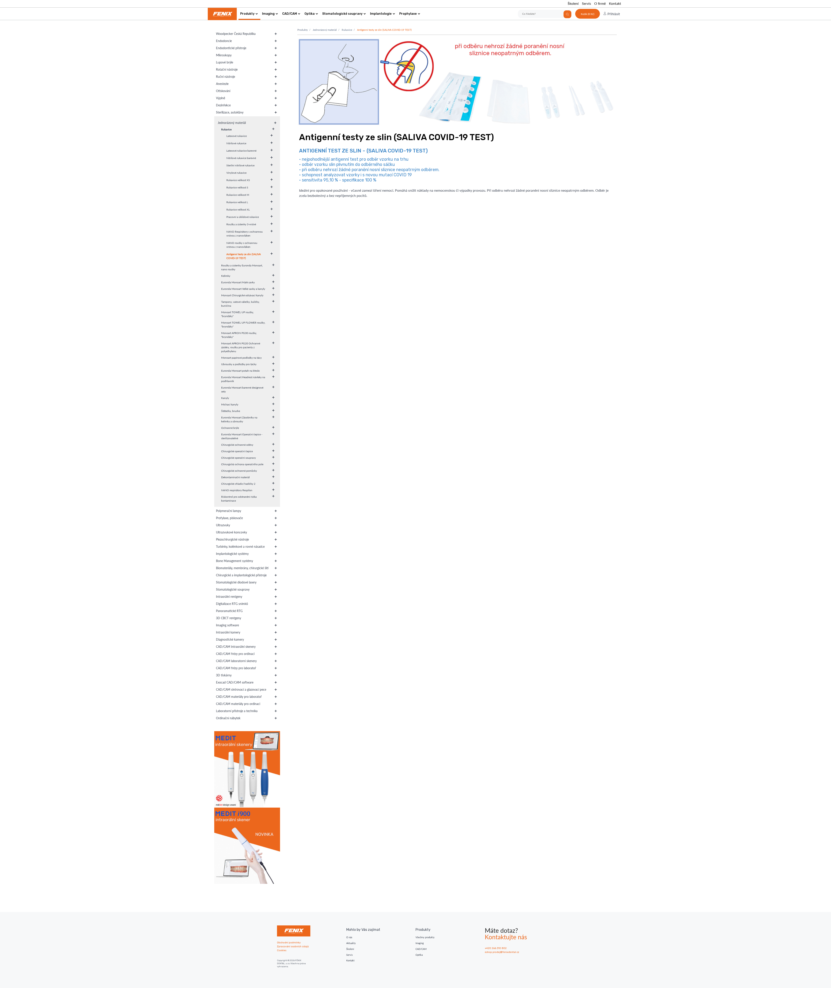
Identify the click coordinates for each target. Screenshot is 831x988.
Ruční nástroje (225, 76)
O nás (349, 937)
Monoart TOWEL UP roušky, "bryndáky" (237, 314)
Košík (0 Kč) (587, 14)
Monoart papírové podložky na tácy (241, 357)
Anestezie (222, 84)
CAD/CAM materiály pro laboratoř (239, 696)
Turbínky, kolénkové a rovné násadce (240, 546)
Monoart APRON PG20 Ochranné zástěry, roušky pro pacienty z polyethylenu (240, 347)
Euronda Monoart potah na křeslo (240, 370)
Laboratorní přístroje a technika (237, 711)
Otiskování (223, 91)
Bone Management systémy (234, 561)
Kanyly (225, 398)
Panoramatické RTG (229, 611)
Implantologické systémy (232, 554)
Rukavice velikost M (237, 194)
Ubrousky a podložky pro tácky (238, 364)
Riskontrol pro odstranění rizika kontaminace (239, 498)
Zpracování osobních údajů (293, 946)
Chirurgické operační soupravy (238, 457)
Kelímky (225, 275)
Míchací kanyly (229, 404)
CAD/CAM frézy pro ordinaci (235, 654)
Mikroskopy (224, 55)
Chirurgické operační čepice (237, 451)
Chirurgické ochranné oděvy (237, 444)
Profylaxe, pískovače (229, 518)
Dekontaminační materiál (235, 477)
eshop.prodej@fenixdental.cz (502, 952)
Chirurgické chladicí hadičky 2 (238, 483)
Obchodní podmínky (289, 942)
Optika (309, 14)
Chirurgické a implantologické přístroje (241, 575)
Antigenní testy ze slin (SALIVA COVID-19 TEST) (243, 256)
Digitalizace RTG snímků (232, 604)
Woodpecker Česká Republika (236, 34)
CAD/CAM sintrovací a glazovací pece (241, 689)
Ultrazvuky (223, 525)
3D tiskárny (224, 675)
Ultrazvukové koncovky (231, 532)
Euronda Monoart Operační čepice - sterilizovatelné (241, 436)
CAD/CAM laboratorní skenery (236, 661)
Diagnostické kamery (230, 639)
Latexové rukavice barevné (241, 150)
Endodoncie (224, 41)
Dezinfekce (223, 105)
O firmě (600, 3)
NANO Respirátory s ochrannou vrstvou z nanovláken (244, 233)
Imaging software (227, 625)
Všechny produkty (425, 937)
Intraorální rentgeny (229, 596)
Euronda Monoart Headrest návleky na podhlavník (243, 379)
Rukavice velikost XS (238, 180)
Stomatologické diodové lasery (236, 582)
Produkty (247, 14)
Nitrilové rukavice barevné (241, 158)
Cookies (281, 950)
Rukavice (226, 129)
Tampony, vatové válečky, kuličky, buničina (240, 303)
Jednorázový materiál (232, 123)
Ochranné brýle (230, 427)
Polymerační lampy (228, 511)
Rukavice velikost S (237, 187)
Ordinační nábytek (228, 718)
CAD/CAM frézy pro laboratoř (236, 668)
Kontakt (615, 3)
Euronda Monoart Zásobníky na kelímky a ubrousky (239, 419)
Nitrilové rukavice (236, 143)
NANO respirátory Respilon (236, 490)
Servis (586, 3)
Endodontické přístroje (231, 48)
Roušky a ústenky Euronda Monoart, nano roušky (242, 267)
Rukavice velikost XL (238, 209)
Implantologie (381, 14)
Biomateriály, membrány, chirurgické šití (242, 568)
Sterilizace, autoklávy (229, 112)
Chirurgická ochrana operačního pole (242, 464)
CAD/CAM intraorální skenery (236, 646)
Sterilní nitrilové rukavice (240, 165)
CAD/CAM (289, 14)
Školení (573, 3)
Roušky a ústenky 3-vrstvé (241, 224)
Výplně (220, 98)
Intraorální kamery (228, 632)
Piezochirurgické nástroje (232, 539)
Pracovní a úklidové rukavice (242, 217)
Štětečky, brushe (230, 411)
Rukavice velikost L (237, 202)
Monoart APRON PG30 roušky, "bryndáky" (239, 335)
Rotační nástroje (227, 69)
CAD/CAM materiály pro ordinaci (238, 704)
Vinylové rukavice (236, 172)
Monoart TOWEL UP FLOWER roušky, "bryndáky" (243, 324)
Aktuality (351, 943)
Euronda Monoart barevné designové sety (242, 389)
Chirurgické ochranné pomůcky (239, 470)
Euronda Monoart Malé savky (238, 282)
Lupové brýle (224, 62)
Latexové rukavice (236, 136)
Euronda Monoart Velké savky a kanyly (243, 288)
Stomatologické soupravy (342, 14)
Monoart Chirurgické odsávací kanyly (242, 295)
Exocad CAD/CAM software (234, 682)
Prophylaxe (408, 14)
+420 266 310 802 (496, 948)
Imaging (268, 14)
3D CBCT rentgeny (228, 618)
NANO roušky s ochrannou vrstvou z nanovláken (241, 244)
